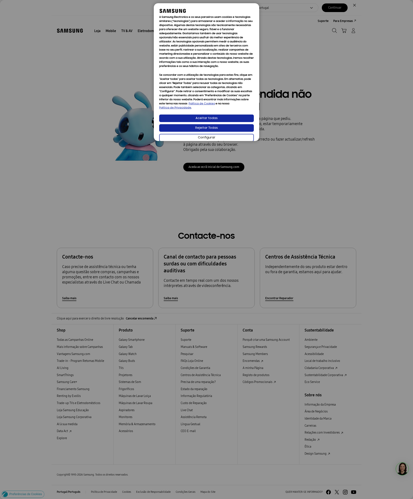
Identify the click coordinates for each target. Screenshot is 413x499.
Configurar (206, 137)
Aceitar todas (207, 118)
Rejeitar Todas (206, 128)
